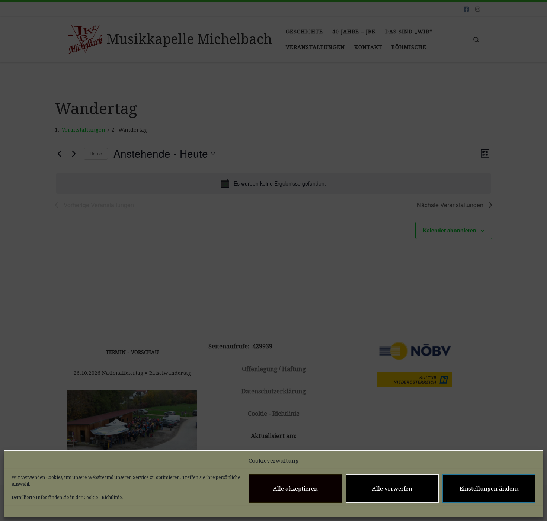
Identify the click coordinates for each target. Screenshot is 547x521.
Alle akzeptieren (295, 488)
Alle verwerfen (392, 488)
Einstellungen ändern (489, 488)
